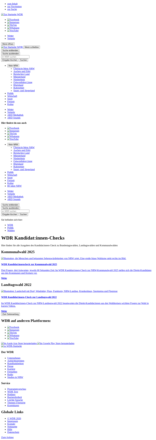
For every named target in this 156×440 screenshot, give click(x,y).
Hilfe (9, 429)
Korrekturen (13, 405)
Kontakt (11, 424)
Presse (10, 366)
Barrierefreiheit (14, 397)
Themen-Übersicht (16, 402)
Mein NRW (13, 66)
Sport (9, 98)
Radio (10, 374)
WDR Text (12, 391)
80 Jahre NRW (14, 186)
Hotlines (11, 394)
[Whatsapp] (13, 28)
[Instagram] (13, 22)
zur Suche (12, 9)
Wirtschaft (12, 96)
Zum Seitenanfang (10, 314)
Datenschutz (13, 432)
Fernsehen (12, 371)
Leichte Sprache (15, 400)
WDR (10, 225)
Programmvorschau (16, 389)
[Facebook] (13, 19)
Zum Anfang (7, 437)
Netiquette (12, 426)
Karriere (11, 369)
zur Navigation (14, 6)
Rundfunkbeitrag (15, 363)
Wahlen (11, 230)
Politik (10, 93)
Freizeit (10, 101)
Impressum (12, 421)
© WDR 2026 (14, 418)
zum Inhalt (12, 3)
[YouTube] (13, 30)
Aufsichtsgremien (15, 360)
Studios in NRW (15, 377)
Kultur (10, 104)
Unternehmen (13, 358)
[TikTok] (12, 25)
